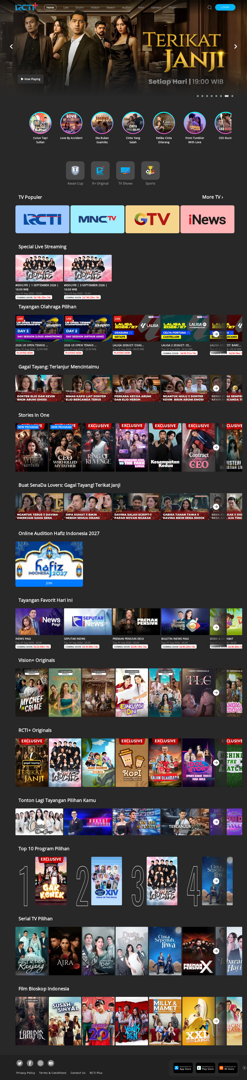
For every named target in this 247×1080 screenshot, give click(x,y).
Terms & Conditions (53, 1073)
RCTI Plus (96, 1073)
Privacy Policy (25, 1073)
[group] (182, 1068)
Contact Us (78, 1073)
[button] (225, 7)
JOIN (49, 583)
